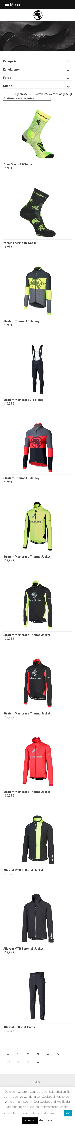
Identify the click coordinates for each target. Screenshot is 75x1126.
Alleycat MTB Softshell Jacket (23, 870)
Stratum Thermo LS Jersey (21, 321)
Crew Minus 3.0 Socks (18, 164)
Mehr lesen (46, 1120)
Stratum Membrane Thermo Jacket (26, 556)
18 (18, 1062)
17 (8, 1062)
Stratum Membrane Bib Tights (23, 399)
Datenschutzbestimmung (45, 1113)
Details (38, 146)
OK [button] (68, 1113)
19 (28, 1062)
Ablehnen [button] (29, 1120)
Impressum (38, 1082)
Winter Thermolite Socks (20, 243)
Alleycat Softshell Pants (19, 1027)
